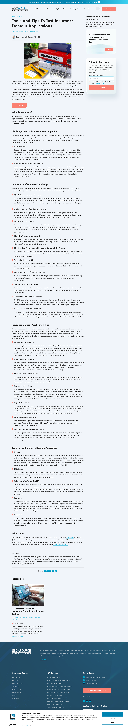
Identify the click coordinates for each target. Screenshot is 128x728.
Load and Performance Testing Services (59, 689)
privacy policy (100, 83)
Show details (25, 725)
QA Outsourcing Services (54, 704)
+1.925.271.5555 (91, 680)
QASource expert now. (60, 545)
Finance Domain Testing (19, 617)
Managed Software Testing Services (58, 692)
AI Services (49, 9)
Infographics (15, 686)
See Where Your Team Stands (87, 2)
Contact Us (19, 105)
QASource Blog (17, 16)
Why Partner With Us (61, 9)
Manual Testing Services (54, 695)
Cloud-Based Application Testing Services (59, 686)
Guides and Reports (17, 683)
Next (109, 49)
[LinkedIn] (84, 701)
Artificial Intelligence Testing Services (58, 680)
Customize (112, 718)
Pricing (108, 9)
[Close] (99, 2)
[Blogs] (90, 701)
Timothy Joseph (21, 37)
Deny (112, 722)
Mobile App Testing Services (55, 698)
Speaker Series (16, 692)
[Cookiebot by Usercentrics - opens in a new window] (12, 725)
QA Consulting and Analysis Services (58, 701)
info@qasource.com (92, 683)
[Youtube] (87, 701)
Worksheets (15, 698)
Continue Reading (17, 636)
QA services (70, 537)
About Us (86, 9)
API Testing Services (53, 677)
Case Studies (16, 677)
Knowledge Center (75, 9)
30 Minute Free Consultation (97, 690)
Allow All (112, 714)
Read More (43, 659)
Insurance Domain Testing (19, 31)
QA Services (38, 9)
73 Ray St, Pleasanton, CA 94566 (95, 677)
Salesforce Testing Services (55, 707)
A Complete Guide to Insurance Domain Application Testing (28, 611)
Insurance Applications (32, 31)
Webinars (14, 695)
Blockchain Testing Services (55, 683)
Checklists (15, 680)
